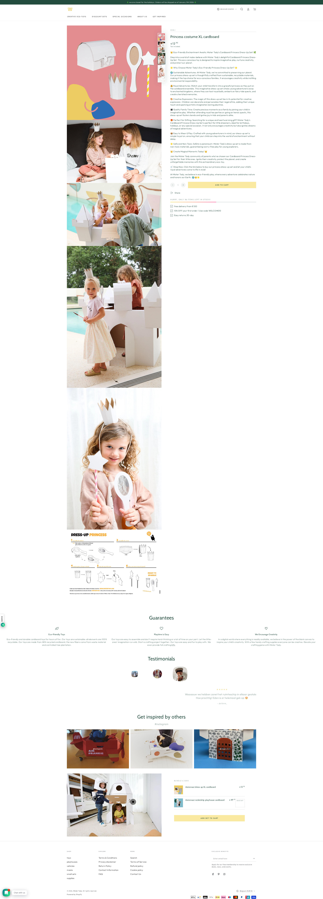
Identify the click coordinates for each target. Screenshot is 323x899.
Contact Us (135, 874)
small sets (71, 874)
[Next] (201, 673)
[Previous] (121, 673)
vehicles (71, 866)
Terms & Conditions (108, 858)
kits (173, 645)
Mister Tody (77, 891)
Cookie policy (136, 870)
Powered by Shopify (74, 894)
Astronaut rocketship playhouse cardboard (205, 800)
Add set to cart (209, 818)
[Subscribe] (254, 858)
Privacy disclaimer (107, 862)
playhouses (72, 862)
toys (69, 858)
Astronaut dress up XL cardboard (200, 787)
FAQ (101, 874)
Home (172, 30)
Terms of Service (138, 862)
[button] (241, 9)
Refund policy (136, 866)
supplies (70, 878)
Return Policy (105, 866)
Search (133, 858)
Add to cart (222, 185)
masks (70, 870)
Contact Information (108, 870)
